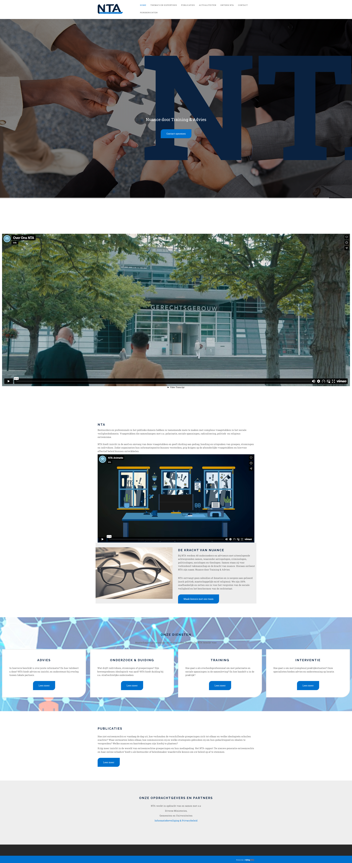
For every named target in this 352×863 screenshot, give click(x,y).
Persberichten (149, 12)
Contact (243, 5)
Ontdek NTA (227, 5)
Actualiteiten (207, 5)
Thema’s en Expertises (163, 5)
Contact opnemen (176, 465)
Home (143, 5)
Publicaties (188, 5)
